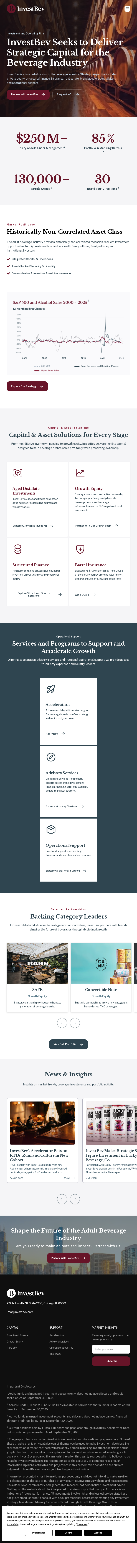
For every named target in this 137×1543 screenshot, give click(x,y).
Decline (68, 1533)
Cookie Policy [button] (13, 1524)
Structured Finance (17, 1335)
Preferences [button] (82, 1524)
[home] (26, 8)
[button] (127, 9)
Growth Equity (14, 1341)
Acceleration (56, 1335)
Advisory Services (59, 1341)
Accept (98, 1533)
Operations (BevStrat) (61, 1347)
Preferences (38, 1533)
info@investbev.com (20, 1312)
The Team (55, 1354)
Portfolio (12, 1347)
